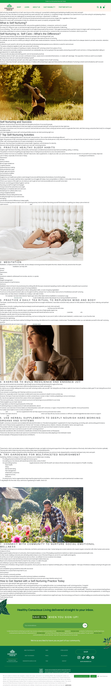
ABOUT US (36, 7)
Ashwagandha (12, 412)
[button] (102, 676)
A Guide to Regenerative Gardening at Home (13, 482)
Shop (86, 652)
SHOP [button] (19, 7)
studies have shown (23, 463)
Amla (1, 439)
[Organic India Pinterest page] (92, 657)
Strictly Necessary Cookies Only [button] (81, 676)
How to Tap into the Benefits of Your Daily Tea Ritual (32, 308)
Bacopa (2, 440)
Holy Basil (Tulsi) (5, 444)
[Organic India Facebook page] (88, 657)
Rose (65, 312)
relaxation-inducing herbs (14, 198)
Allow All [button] (93, 676)
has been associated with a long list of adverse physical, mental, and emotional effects (53, 156)
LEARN (27, 7)
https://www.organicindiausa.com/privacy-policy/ (70, 633)
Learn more (68, 685)
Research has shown (6, 266)
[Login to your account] (101, 7)
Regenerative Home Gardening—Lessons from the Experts (17, 484)
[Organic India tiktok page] (83, 657)
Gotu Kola (3, 442)
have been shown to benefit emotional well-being (60, 461)
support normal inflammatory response (29, 414)
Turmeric (60, 312)
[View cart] (104, 7)
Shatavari (3, 446)
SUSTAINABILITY (49, 7)
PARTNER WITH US (65, 7)
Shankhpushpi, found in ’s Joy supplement (16, 298)
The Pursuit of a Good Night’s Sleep (19, 204)
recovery (12, 415)
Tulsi (55, 312)
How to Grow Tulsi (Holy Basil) (9, 486)
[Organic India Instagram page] (78, 657)
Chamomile (76, 312)
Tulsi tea (2, 296)
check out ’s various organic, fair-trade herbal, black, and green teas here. (52, 324)
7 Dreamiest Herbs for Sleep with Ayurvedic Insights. (47, 204)
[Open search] (98, 7)
